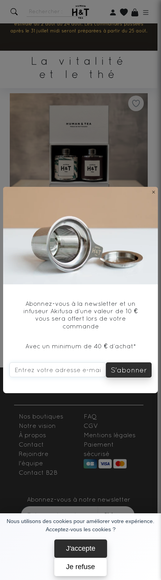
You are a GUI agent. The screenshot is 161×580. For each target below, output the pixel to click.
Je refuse (80, 567)
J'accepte (80, 548)
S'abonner (129, 370)
